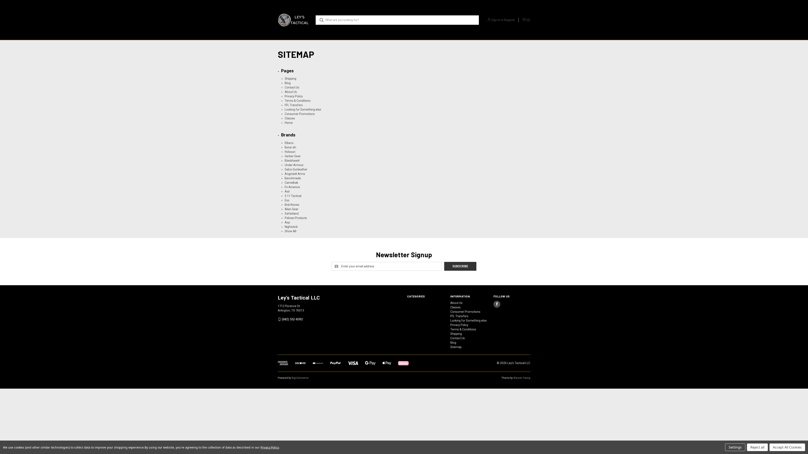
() (528, 20)
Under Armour (294, 165)
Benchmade (293, 178)
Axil (287, 191)
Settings (735, 447)
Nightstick (291, 226)
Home (289, 122)
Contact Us (292, 87)
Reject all (757, 447)
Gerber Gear (293, 156)
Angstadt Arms (295, 174)
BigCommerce (300, 377)
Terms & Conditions (298, 100)
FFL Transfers (294, 105)
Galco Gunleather (296, 169)
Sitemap (456, 347)
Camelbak (291, 182)
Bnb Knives (292, 204)
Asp (287, 222)
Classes (290, 118)
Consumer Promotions (300, 114)
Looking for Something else (303, 109)
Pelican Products (296, 218)
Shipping (290, 78)
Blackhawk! (292, 160)
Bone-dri (290, 147)
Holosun (290, 151)
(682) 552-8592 (292, 319)
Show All (290, 231)
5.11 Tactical (293, 196)
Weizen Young (521, 377)
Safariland (292, 213)
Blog (288, 83)
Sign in (495, 20)
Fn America (292, 187)
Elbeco (289, 143)
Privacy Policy (294, 96)
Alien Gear (291, 209)
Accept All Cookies (787, 447)
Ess (287, 200)
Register (509, 20)
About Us (291, 92)
